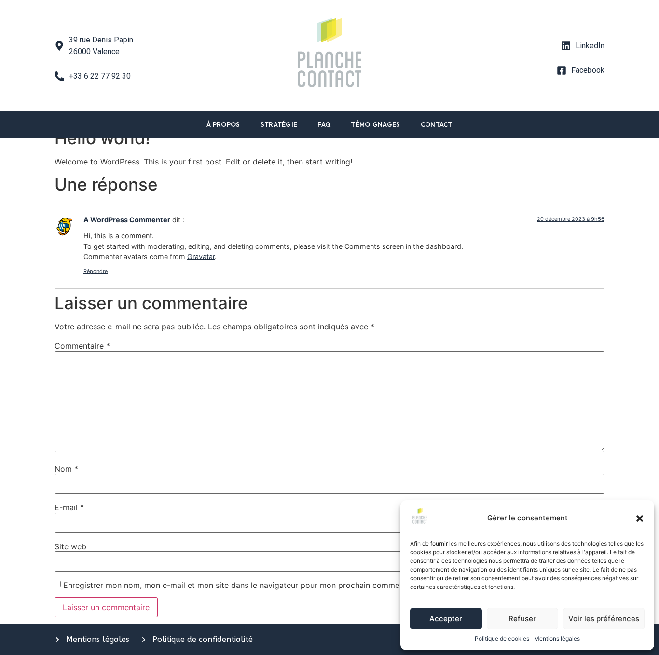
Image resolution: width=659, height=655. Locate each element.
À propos (223, 124)
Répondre (95, 271)
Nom (66, 469)
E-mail (69, 507)
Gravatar (201, 256)
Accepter (445, 618)
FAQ (323, 124)
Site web (70, 546)
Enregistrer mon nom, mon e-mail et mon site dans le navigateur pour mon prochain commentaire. (242, 585)
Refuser (522, 618)
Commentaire (82, 346)
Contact (437, 124)
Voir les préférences (603, 618)
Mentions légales (557, 638)
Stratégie (279, 124)
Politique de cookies (502, 638)
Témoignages (375, 124)
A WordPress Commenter (126, 220)
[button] (640, 518)
